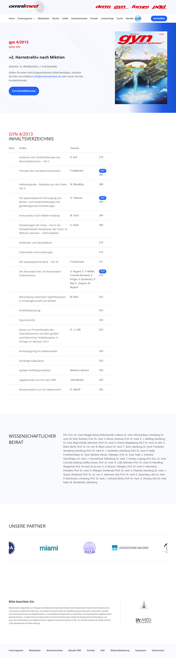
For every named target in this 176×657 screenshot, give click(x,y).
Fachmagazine (25, 19)
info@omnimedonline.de (47, 76)
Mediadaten (43, 19)
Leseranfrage (107, 19)
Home (12, 19)
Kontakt (94, 19)
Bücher (55, 19)
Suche (120, 19)
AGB (102, 650)
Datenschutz (158, 650)
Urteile (65, 19)
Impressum (140, 650)
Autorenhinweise (79, 19)
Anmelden (159, 18)
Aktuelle (130, 19)
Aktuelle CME (74, 650)
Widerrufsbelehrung (119, 650)
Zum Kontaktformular (24, 90)
